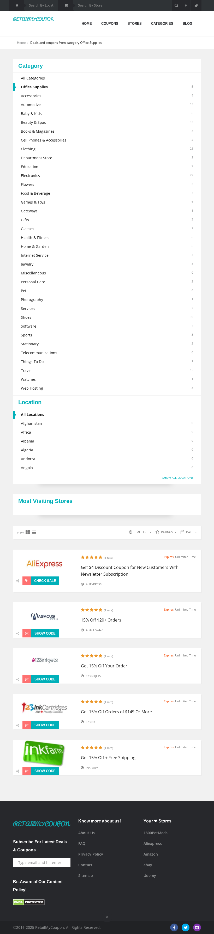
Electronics (107, 175)
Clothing (107, 148)
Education (107, 166)
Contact (85, 864)
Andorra (107, 458)
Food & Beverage (107, 193)
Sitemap (85, 875)
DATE (189, 532)
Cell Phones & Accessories (107, 140)
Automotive (107, 104)
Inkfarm (92, 768)
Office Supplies (107, 86)
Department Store (107, 157)
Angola (107, 467)
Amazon (151, 854)
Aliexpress (94, 584)
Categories (162, 24)
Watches (107, 379)
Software (107, 326)
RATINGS (167, 532)
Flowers (107, 184)
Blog (187, 24)
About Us (86, 832)
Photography (107, 299)
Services (107, 308)
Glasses (107, 228)
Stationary (107, 343)
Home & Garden (107, 246)
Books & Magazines (107, 131)
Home (87, 24)
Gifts (107, 219)
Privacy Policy (90, 854)
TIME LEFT (141, 532)
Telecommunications (107, 352)
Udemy (150, 875)
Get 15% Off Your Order (104, 666)
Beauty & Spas (107, 122)
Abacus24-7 (94, 630)
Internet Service (107, 255)
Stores (135, 24)
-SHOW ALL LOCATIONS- (177, 478)
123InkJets (93, 676)
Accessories (107, 95)
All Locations (32, 414)
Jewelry (107, 264)
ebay (148, 864)
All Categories (33, 78)
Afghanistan (107, 423)
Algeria (107, 449)
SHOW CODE (44, 633)
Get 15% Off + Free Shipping (108, 757)
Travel (107, 370)
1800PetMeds (156, 832)
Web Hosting (107, 388)
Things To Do (107, 361)
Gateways (107, 210)
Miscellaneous (107, 273)
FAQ (81, 843)
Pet (107, 290)
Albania (107, 441)
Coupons (109, 24)
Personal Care (107, 281)
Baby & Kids (107, 113)
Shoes (107, 317)
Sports (107, 335)
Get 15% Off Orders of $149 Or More (116, 712)
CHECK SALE (44, 581)
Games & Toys (107, 202)
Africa (107, 432)
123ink (90, 722)
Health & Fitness (107, 237)
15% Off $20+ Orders (101, 620)
